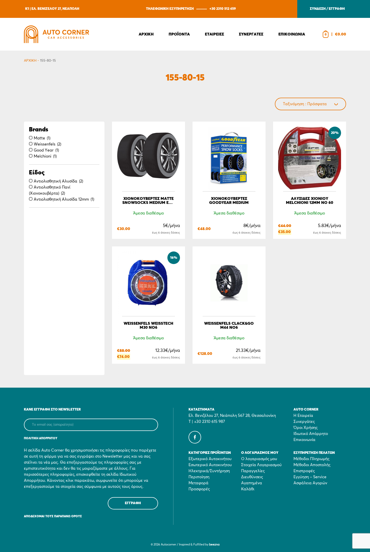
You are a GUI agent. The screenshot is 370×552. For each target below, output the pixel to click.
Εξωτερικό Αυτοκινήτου (210, 459)
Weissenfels (44, 144)
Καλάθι (247, 489)
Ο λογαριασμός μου (259, 459)
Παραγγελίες (253, 471)
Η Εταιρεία (303, 416)
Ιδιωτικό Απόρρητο (310, 434)
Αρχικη (146, 34)
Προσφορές (199, 489)
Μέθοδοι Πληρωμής (311, 459)
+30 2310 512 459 (222, 9)
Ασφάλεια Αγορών (310, 483)
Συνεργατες (251, 34)
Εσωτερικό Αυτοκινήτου (210, 465)
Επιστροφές (304, 471)
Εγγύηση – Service (309, 477)
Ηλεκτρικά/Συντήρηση (209, 471)
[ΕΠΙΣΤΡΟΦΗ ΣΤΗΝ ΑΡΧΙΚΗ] (56, 34)
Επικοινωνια (291, 34)
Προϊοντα (179, 34)
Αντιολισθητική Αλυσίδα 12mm (61, 199)
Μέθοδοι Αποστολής (311, 465)
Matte (39, 138)
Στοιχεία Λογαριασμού (261, 465)
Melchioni (42, 156)
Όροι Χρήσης (305, 428)
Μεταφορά (198, 483)
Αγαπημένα (251, 483)
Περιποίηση (199, 477)
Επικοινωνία (304, 440)
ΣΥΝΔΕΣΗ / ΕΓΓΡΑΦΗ (327, 9)
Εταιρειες (214, 34)
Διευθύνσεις (252, 477)
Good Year (44, 150)
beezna (214, 544)
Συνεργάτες (304, 422)
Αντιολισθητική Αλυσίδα (55, 181)
